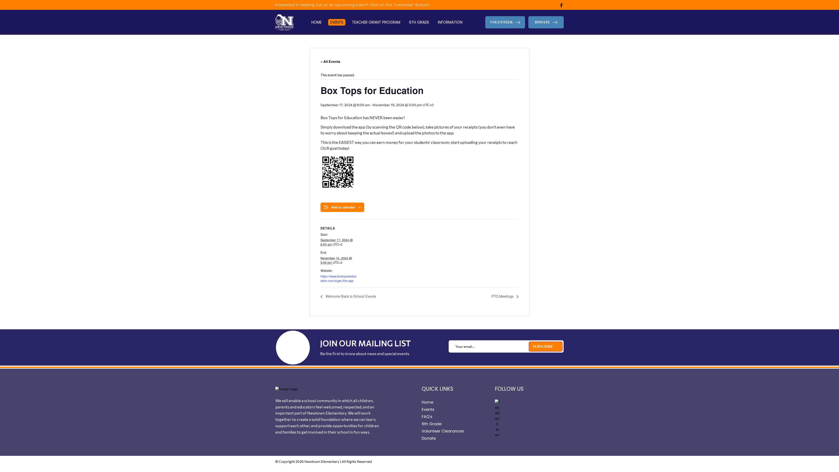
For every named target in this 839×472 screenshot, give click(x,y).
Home (316, 22)
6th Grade (419, 22)
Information (450, 22)
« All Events (330, 61)
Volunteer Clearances (443, 431)
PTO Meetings (502, 296)
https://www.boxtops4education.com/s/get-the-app (339, 278)
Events (336, 22)
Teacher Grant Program (376, 22)
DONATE (543, 22)
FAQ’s (427, 416)
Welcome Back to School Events (350, 296)
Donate (429, 438)
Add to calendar (343, 207)
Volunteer (502, 22)
